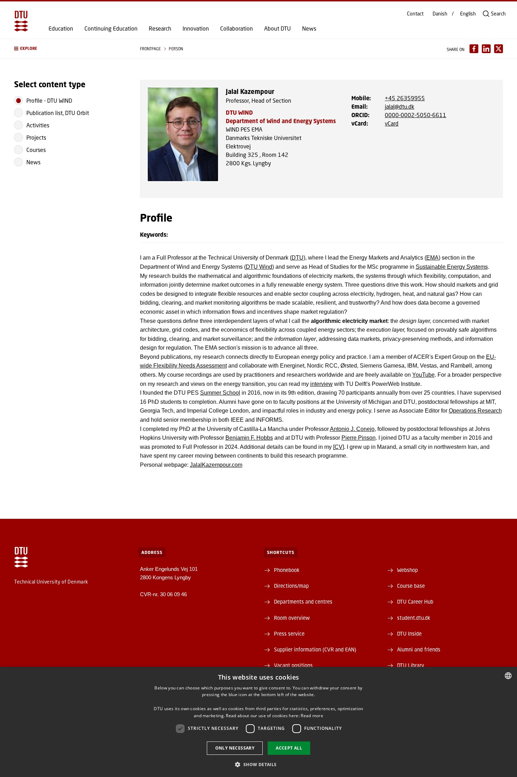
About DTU (277, 28)
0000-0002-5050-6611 (415, 115)
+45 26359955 (405, 98)
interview (321, 384)
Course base (411, 585)
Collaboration (236, 28)
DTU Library (410, 665)
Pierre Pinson (359, 438)
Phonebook (286, 570)
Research (160, 28)
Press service (289, 633)
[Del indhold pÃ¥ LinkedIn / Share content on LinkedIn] (486, 48)
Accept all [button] (289, 748)
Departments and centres (303, 601)
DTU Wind (259, 267)
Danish (440, 13)
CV (338, 447)
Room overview (292, 617)
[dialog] (258, 722)
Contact (415, 13)
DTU (298, 258)
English (468, 13)
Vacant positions (293, 665)
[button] (70, 48)
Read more (312, 716)
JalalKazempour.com (216, 465)
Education (61, 28)
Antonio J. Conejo (352, 429)
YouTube (423, 375)
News (309, 28)
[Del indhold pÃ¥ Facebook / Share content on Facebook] (474, 48)
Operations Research (475, 411)
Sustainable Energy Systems (452, 267)
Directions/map (291, 585)
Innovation (196, 28)
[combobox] (508, 675)
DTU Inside (409, 633)
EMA (432, 258)
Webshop (407, 570)
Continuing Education (111, 28)
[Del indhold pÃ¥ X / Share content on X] (498, 48)
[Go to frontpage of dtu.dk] (21, 21)
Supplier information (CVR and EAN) (315, 649)
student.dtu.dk (413, 617)
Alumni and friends (418, 649)
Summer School (220, 393)
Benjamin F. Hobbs (249, 438)
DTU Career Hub (415, 601)
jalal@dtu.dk (399, 106)
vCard (391, 123)
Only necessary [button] (235, 748)
